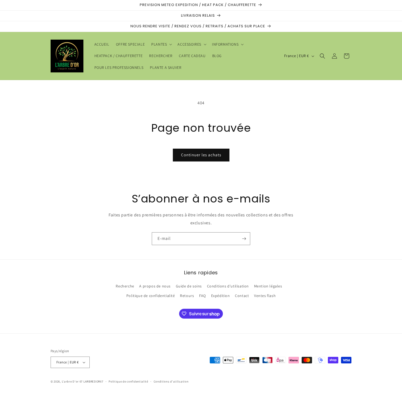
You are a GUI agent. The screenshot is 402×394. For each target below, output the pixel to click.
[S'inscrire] (244, 238)
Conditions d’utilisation (171, 381)
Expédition (220, 295)
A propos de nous (155, 286)
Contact (242, 295)
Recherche (125, 286)
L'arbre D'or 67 (72, 381)
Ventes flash (265, 295)
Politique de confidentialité (150, 295)
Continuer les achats (201, 154)
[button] (161, 44)
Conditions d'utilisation (228, 286)
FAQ (202, 295)
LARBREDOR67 (93, 381)
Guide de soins (189, 286)
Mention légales (268, 286)
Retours (187, 295)
